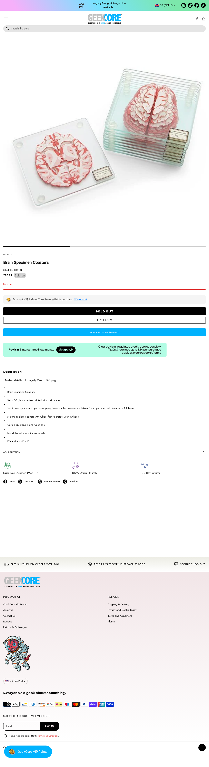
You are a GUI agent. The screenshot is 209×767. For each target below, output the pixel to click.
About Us (8, 610)
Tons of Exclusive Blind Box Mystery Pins (108, 5)
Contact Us (9, 616)
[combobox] (104, 28)
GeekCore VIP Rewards (16, 604)
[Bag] (203, 19)
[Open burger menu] (5, 18)
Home (6, 254)
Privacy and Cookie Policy (122, 610)
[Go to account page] (197, 19)
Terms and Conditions (120, 616)
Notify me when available (104, 332)
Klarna (111, 621)
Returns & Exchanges (15, 627)
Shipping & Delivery (119, 604)
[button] (203, 19)
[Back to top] (202, 747)
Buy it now (104, 320)
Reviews (7, 621)
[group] (13, 380)
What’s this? (80, 299)
